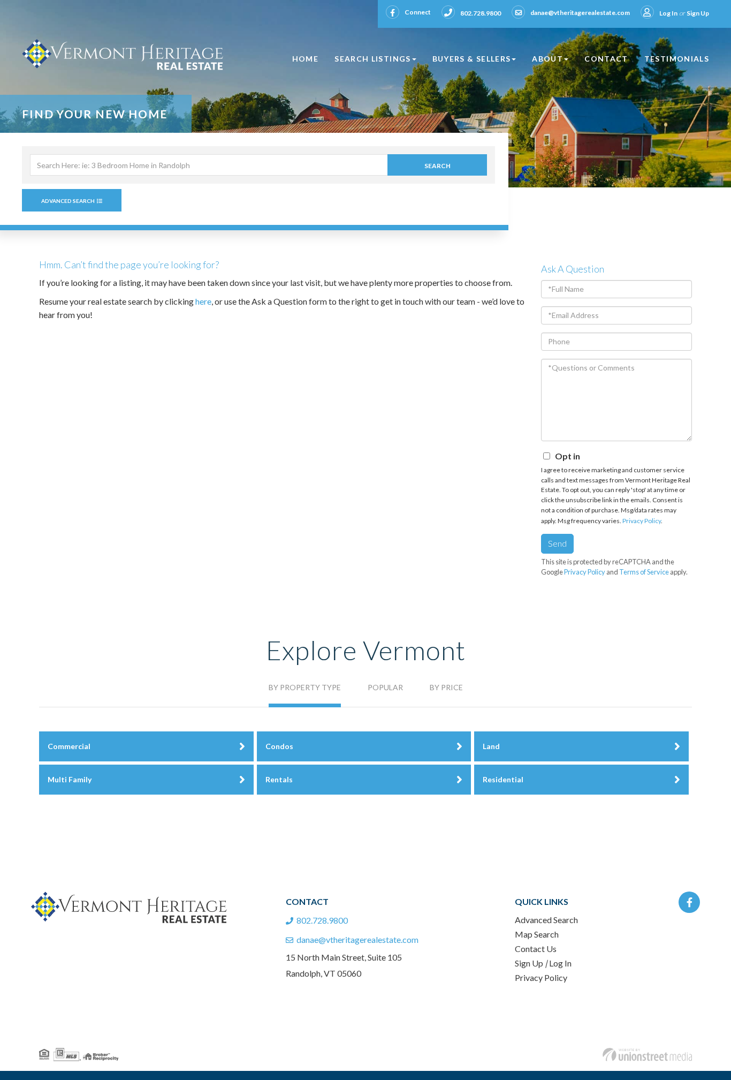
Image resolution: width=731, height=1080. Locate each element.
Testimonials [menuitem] (676, 58)
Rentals (279, 779)
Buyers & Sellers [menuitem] (471, 58)
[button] (437, 165)
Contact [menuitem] (606, 58)
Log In (668, 13)
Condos (279, 746)
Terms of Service (644, 572)
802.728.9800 (480, 13)
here (203, 301)
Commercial (69, 746)
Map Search (537, 934)
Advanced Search (68, 201)
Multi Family (70, 779)
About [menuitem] (547, 58)
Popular (385, 687)
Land (491, 746)
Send (557, 543)
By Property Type (305, 687)
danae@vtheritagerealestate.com (580, 13)
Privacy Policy (641, 521)
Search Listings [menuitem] (372, 58)
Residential (503, 779)
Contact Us (536, 948)
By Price (446, 687)
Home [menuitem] (305, 58)
